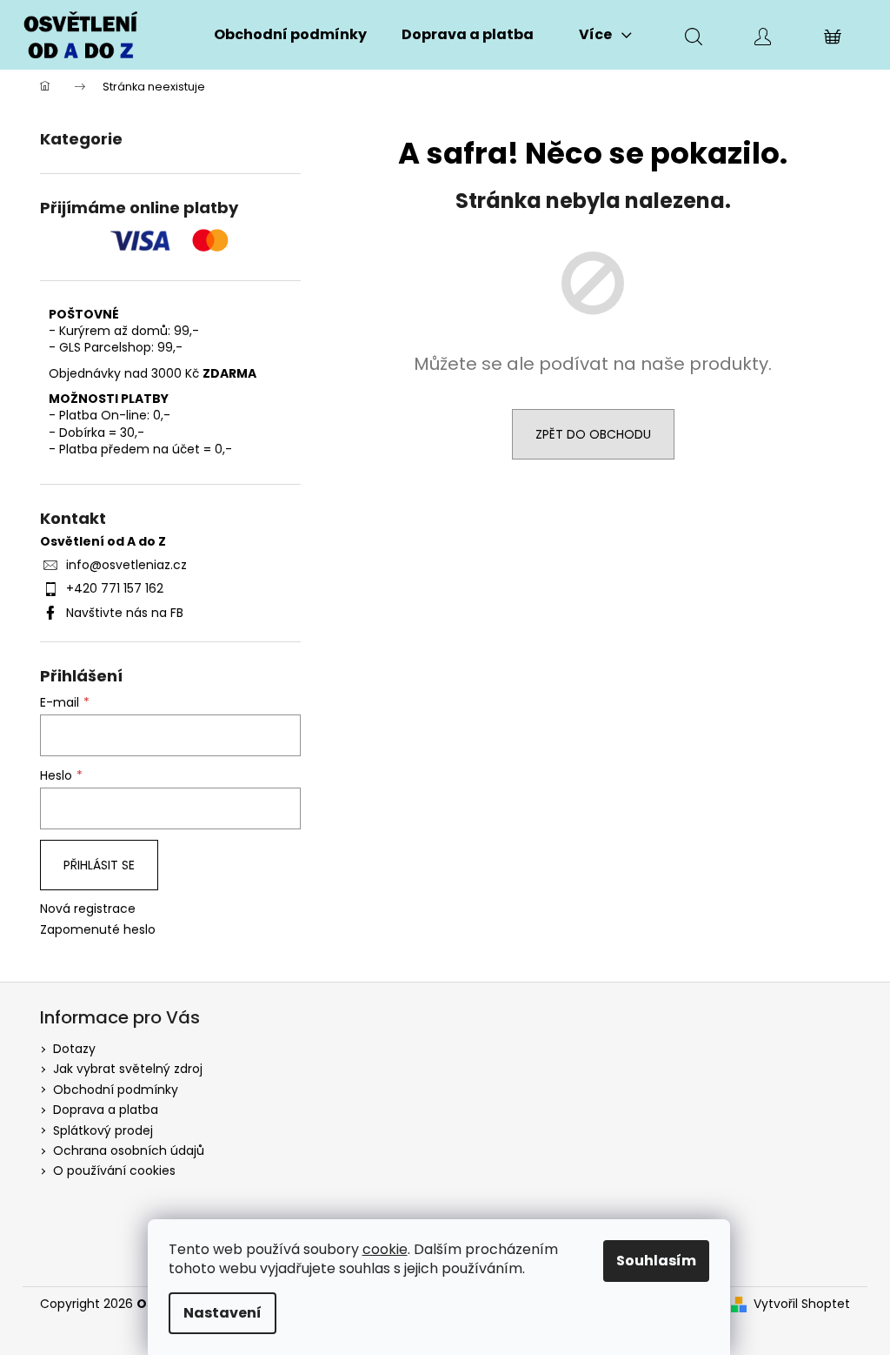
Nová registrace (88, 909)
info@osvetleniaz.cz (126, 565)
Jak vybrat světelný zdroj (128, 1068)
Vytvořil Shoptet (802, 1304)
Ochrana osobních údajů (128, 1150)
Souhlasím (656, 1261)
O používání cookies (114, 1170)
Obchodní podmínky (115, 1089)
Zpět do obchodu (593, 434)
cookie (385, 1249)
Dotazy (74, 1048)
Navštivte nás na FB (124, 612)
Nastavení (222, 1313)
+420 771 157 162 (114, 588)
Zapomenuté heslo (98, 930)
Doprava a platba (105, 1109)
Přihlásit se (99, 865)
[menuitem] (290, 35)
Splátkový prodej (103, 1130)
